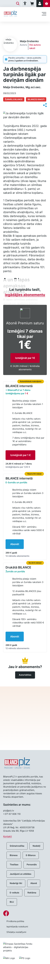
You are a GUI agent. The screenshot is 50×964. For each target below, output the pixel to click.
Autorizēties (25, 675)
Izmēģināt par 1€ (25, 357)
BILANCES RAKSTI (36, 99)
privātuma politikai (25, 733)
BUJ (12, 902)
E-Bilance (31, 855)
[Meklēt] (17, 3)
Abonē (33, 883)
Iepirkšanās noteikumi (17, 926)
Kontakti (7, 836)
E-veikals (14, 892)
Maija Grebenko (34, 26)
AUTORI (19, 26)
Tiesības (14, 864)
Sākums (7, 26)
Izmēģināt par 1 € (20, 455)
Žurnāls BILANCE (14, 99)
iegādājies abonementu (25, 295)
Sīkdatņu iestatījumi (16, 932)
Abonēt (14, 544)
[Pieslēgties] (39, 3)
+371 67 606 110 (12, 814)
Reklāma (32, 892)
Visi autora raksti (35, 46)
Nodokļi (36, 846)
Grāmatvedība (17, 846)
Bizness (14, 855)
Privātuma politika (15, 921)
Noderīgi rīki (16, 883)
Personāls (32, 864)
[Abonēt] (46, 3)
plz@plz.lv (8, 810)
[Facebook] (25, 913)
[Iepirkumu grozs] (32, 3)
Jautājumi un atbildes (20, 874)
